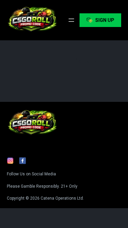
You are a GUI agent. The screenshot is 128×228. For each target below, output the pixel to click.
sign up (104, 20)
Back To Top (93, 61)
